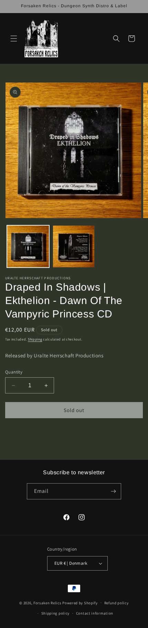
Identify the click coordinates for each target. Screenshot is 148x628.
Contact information (94, 613)
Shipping (35, 339)
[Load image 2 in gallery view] (74, 246)
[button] (13, 38)
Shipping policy (55, 613)
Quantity (13, 372)
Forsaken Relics (47, 602)
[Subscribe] (113, 491)
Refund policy (116, 602)
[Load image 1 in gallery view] (28, 246)
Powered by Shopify (80, 602)
